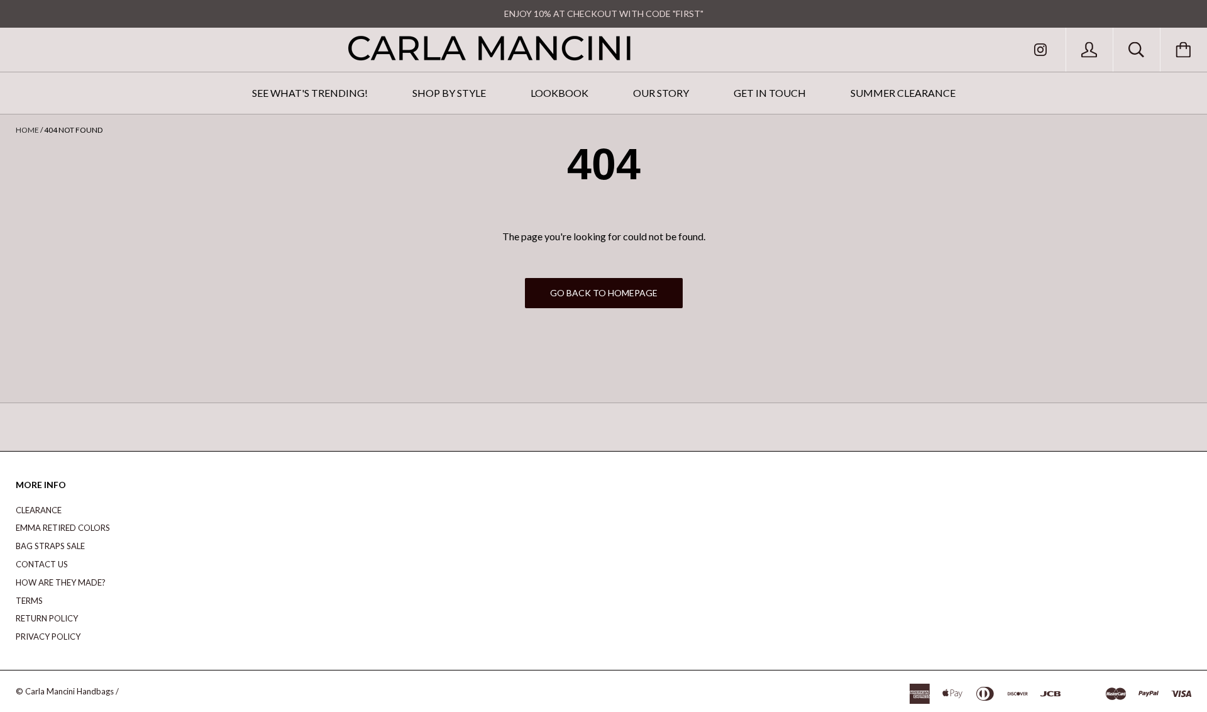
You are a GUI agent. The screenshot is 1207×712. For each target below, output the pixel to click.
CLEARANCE (39, 510)
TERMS (29, 601)
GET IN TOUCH (770, 93)
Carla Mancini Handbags (69, 691)
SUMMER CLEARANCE (903, 93)
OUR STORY (661, 93)
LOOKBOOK (559, 93)
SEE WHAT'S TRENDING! (310, 93)
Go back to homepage (604, 292)
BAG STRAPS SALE (50, 546)
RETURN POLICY (47, 618)
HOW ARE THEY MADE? (61, 582)
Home (27, 130)
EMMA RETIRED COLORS (63, 528)
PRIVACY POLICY (48, 636)
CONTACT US (42, 564)
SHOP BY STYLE (449, 93)
